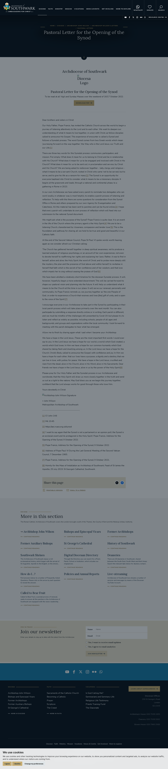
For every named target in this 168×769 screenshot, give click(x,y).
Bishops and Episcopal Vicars (21, 696)
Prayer (50, 700)
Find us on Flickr (141, 17)
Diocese (42, 9)
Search (161, 10)
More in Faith (56, 713)
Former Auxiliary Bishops (20, 704)
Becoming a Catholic (56, 696)
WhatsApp (138, 10)
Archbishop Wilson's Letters (105, 26)
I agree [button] (7, 764)
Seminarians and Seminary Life (100, 696)
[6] (99, 271)
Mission (68, 9)
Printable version (54, 490)
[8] (121, 367)
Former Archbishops (17, 700)
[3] (116, 207)
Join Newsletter (95, 654)
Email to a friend (77, 490)
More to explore (123, 9)
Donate (150, 10)
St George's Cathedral (18, 707)
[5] (112, 227)
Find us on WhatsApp (145, 17)
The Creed (52, 707)
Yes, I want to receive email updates (104, 642)
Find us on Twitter (133, 17)
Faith (50, 9)
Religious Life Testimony (97, 700)
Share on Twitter (117, 483)
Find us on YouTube (125, 17)
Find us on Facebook (129, 17)
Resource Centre (156, 17)
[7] (66, 299)
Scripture (51, 704)
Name (90, 629)
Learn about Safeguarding (143, 689)
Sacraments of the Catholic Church (63, 693)
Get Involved (107, 9)
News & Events (92, 9)
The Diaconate (92, 707)
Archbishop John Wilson (78, 26)
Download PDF (82, 103)
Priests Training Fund (95, 704)
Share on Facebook (122, 483)
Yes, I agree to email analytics (101, 647)
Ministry (59, 9)
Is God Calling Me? (94, 693)
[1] (51, 147)
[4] (105, 223)
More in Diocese (18, 713)
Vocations (79, 9)
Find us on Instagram (137, 17)
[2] (87, 175)
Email (90, 636)
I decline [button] (17, 764)
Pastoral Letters (85, 28)
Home (52, 26)
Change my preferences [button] (34, 764)
